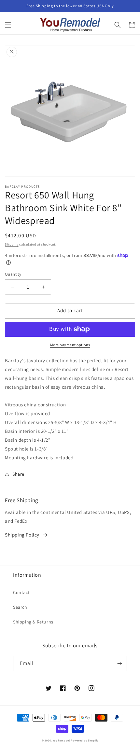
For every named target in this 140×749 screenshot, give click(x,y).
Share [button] (18, 474)
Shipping (12, 244)
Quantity (13, 274)
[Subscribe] (119, 663)
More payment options (70, 344)
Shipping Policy (22, 535)
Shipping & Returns (33, 622)
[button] (8, 25)
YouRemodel (61, 740)
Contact (21, 592)
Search (20, 607)
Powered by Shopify (84, 740)
